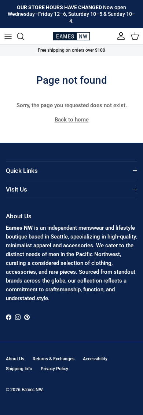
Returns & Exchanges (53, 358)
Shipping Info (19, 368)
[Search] (24, 36)
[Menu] (8, 36)
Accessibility (95, 358)
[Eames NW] (71, 36)
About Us (15, 358)
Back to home (72, 119)
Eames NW (32, 389)
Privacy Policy (54, 368)
